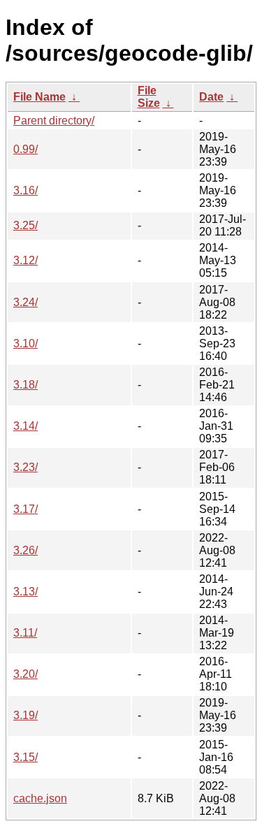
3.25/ (25, 225)
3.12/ (25, 260)
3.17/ (25, 509)
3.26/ (25, 550)
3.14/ (25, 426)
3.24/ (25, 302)
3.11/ (25, 633)
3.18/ (25, 385)
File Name (39, 97)
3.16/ (25, 190)
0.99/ (25, 149)
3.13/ (25, 591)
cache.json (40, 798)
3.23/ (25, 467)
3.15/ (25, 757)
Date (211, 97)
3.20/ (25, 674)
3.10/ (25, 343)
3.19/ (25, 715)
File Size (149, 97)
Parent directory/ (53, 120)
